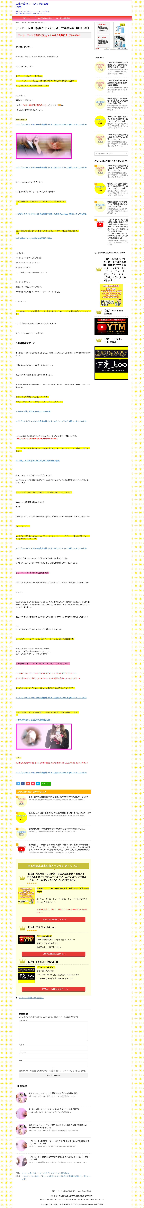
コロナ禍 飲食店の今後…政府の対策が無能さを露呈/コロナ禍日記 (117, 82)
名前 (21, 1045)
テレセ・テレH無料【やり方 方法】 (31, 998)
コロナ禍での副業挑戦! (63, 18)
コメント (23, 1020)
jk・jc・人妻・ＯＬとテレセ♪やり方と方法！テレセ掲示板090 (54, 1109)
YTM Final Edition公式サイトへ (54, 954)
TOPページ (26, 18)
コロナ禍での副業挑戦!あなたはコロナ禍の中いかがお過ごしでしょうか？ (59, 797)
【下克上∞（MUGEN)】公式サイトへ (55, 989)
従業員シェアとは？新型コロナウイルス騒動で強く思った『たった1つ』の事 (60, 813)
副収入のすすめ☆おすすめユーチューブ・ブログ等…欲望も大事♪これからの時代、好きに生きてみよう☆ (72, 1199)
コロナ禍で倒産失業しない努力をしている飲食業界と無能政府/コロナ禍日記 (117, 64)
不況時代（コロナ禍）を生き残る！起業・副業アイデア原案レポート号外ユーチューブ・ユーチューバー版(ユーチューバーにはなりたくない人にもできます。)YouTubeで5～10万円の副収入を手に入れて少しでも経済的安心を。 (60, 847)
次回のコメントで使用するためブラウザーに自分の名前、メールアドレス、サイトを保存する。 (53, 1071)
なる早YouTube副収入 (45, 18)
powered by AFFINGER (95, 1204)
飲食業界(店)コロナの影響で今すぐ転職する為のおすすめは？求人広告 (57, 829)
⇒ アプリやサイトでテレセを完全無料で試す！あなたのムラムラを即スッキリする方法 (51, 124)
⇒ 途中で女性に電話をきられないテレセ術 (33, 411)
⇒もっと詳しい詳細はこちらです (54, 919)
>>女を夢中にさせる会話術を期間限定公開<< (34, 238)
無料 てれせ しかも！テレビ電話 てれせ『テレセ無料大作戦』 (54, 1093)
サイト (21, 1061)
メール (22, 1053)
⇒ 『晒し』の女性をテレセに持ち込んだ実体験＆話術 (38, 460)
